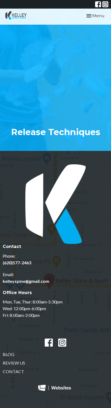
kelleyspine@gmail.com (26, 281)
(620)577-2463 (17, 262)
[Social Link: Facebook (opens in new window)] (98, 4)
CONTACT (13, 371)
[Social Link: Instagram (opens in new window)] (105, 4)
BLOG (8, 354)
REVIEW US (14, 362)
